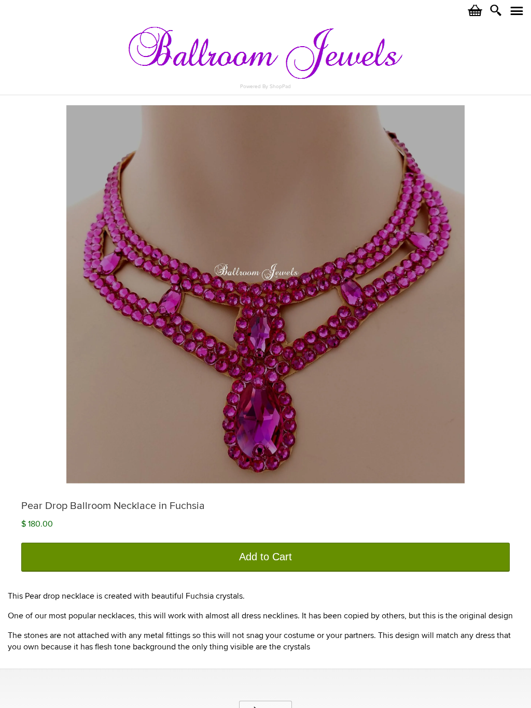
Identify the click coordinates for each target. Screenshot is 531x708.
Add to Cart (265, 556)
